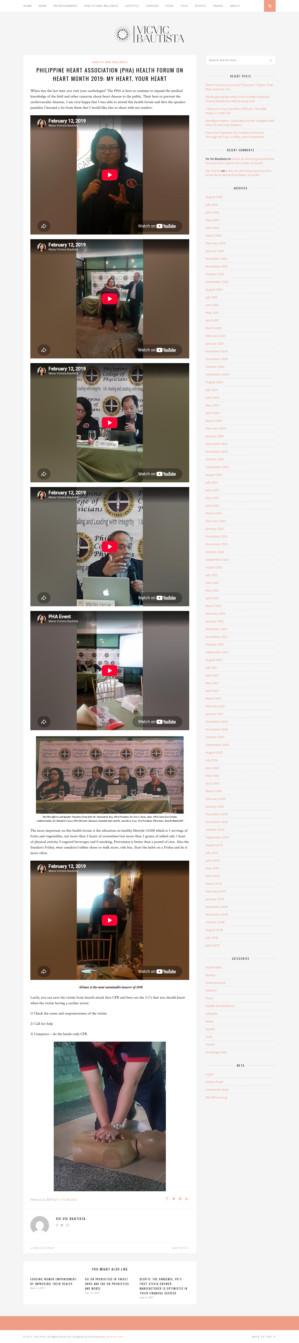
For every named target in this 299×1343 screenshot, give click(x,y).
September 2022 (217, 559)
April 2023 (212, 505)
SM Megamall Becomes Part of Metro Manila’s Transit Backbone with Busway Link (238, 99)
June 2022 (212, 583)
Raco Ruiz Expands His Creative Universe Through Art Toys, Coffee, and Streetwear (235, 134)
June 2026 (212, 212)
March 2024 (214, 421)
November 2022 (217, 544)
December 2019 (217, 814)
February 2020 (216, 799)
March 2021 (214, 698)
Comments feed (217, 1089)
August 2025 (214, 289)
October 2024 (215, 367)
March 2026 (214, 235)
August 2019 (214, 845)
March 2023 (214, 513)
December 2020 (217, 721)
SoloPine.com (114, 1336)
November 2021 (217, 637)
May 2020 (212, 775)
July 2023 (212, 482)
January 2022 (215, 621)
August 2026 (214, 197)
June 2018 (212, 945)
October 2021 (215, 644)
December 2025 (217, 258)
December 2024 (217, 351)
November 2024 (217, 359)
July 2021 (212, 667)
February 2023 (216, 521)
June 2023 (212, 490)
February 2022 (216, 613)
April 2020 (212, 783)
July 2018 (212, 937)
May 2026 (212, 220)
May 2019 (212, 868)
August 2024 (214, 382)
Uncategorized (216, 1052)
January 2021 (215, 714)
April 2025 (212, 320)
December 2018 (217, 907)
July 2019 (212, 853)
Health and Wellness (101, 5)
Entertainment (65, 5)
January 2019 (215, 899)
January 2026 (215, 251)
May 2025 (212, 312)
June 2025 (212, 305)
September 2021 (217, 652)
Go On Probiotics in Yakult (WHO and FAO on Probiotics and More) (107, 1283)
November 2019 (217, 822)
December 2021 (217, 629)
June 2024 (212, 397)
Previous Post (43, 1248)
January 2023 (215, 529)
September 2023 (217, 467)
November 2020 (217, 729)
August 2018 (214, 930)
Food (169, 5)
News (43, 5)
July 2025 (212, 297)
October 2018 (215, 922)
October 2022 (215, 552)
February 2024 (216, 428)
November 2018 (217, 914)
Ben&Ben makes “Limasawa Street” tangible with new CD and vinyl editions (240, 123)
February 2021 (216, 706)
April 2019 (212, 876)
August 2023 (214, 475)
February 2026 (216, 243)
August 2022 (214, 567)
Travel (218, 5)
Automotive (214, 967)
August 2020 (214, 752)
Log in (210, 1074)
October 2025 (215, 274)
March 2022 (214, 606)
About (235, 5)
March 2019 (214, 883)
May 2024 (212, 405)
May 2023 (212, 498)
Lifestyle (132, 5)
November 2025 (217, 266)
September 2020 (217, 745)
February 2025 (216, 336)
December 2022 (217, 536)
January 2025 (215, 343)
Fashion (152, 5)
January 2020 (215, 806)
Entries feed (214, 1082)
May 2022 (212, 590)
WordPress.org (216, 1097)
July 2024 (212, 390)
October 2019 (215, 829)
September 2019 (217, 837)
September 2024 (217, 374)
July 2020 (212, 760)
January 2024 (215, 436)
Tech (184, 5)
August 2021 (214, 660)
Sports (200, 5)
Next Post (180, 1248)
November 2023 (217, 451)
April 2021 (212, 691)
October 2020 (215, 737)
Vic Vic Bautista (66, 1199)
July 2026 (212, 204)
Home (27, 5)
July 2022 (212, 575)
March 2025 (214, 328)
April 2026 (212, 228)
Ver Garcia (213, 171)
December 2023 (217, 444)
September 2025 (217, 282)
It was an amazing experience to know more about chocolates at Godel (240, 161)
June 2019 (212, 860)
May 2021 (212, 683)
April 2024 (212, 413)
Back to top (262, 1336)
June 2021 (212, 675)
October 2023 (215, 459)
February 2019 (216, 891)
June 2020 (212, 768)
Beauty (211, 975)
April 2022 (212, 598)
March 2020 (214, 791)
